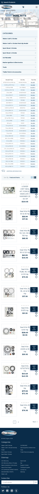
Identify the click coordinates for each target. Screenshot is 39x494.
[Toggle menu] (36, 7)
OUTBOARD (7, 58)
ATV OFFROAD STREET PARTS (9, 469)
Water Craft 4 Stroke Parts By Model (15, 43)
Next (34, 422)
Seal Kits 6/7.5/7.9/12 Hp (24, 368)
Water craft (4, 474)
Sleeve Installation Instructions (9, 465)
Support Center (24, 465)
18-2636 (33, 92)
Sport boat (23, 460)
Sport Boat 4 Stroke (10, 53)
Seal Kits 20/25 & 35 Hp (24, 349)
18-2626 (33, 133)
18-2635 (33, 125)
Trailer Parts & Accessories (12, 72)
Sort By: (6, 177)
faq (21, 463)
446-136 (33, 108)
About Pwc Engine (6, 467)
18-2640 (33, 138)
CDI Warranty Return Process (9, 463)
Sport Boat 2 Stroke (10, 48)
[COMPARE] (36, 194)
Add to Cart (34, 190)
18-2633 (33, 115)
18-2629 (33, 97)
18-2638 (33, 85)
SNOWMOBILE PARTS (7, 471)
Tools (5, 67)
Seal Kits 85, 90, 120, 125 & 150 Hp (25, 233)
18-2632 (33, 128)
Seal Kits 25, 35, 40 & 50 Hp (25, 291)
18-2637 (33, 82)
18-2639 (33, 90)
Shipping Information (13, 171)
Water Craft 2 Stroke (10, 38)
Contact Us (23, 469)
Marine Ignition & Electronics (13, 62)
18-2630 (33, 113)
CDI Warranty (5, 460)
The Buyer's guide (25, 467)
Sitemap (22, 471)
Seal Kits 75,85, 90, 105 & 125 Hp (25, 271)
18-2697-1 (32, 87)
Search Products (9, 2)
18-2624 (33, 95)
